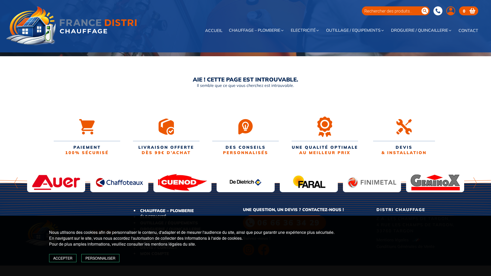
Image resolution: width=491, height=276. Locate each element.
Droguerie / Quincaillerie (419, 30)
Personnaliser (100, 258)
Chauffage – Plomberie (254, 30)
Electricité (303, 30)
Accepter (62, 258)
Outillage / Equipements (353, 30)
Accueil (213, 30)
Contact (468, 30)
